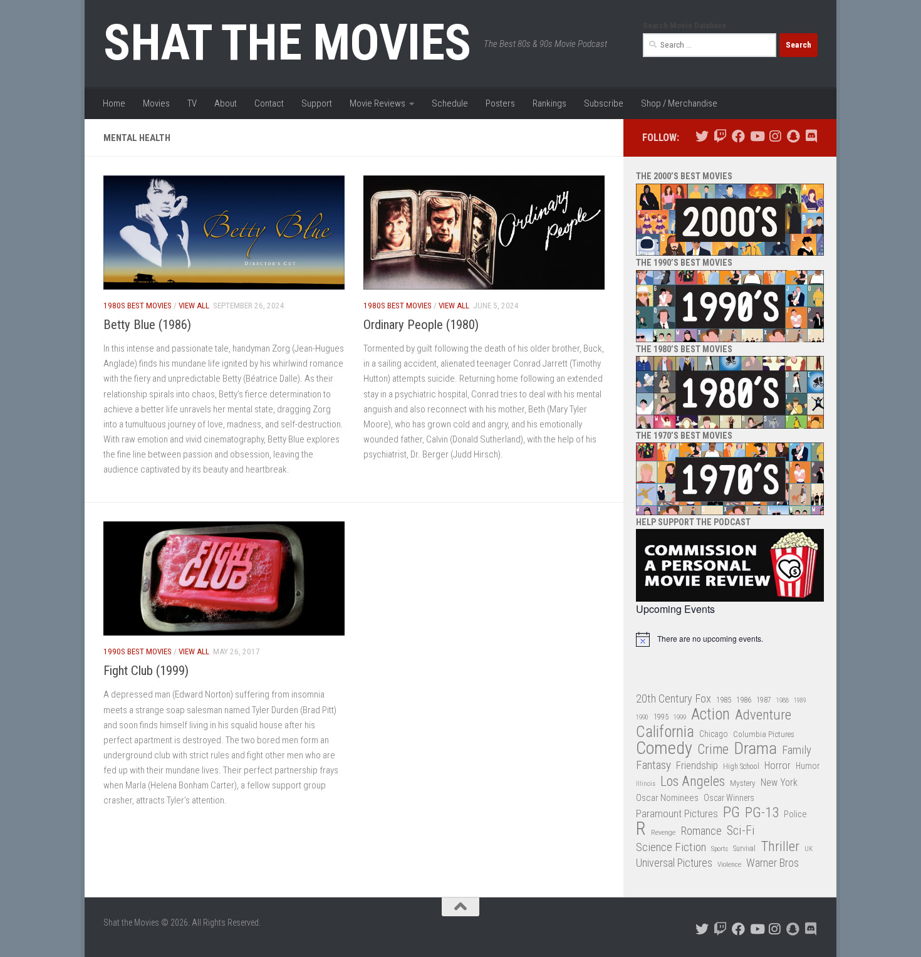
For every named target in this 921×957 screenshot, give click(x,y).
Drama (755, 748)
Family (796, 750)
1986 (743, 699)
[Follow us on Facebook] (738, 136)
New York (779, 782)
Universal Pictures (674, 862)
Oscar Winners (729, 798)
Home (114, 103)
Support (316, 103)
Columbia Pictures (763, 734)
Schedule (450, 103)
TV (192, 103)
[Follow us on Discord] (811, 136)
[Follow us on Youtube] (756, 136)
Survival (744, 848)
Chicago (713, 734)
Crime (713, 750)
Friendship (697, 765)
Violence (729, 864)
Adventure (763, 715)
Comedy (664, 748)
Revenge (663, 832)
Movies (156, 103)
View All (194, 305)
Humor (808, 766)
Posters (500, 103)
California (665, 732)
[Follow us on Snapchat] (792, 136)
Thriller (780, 847)
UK (808, 849)
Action (710, 715)
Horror (777, 765)
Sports (719, 848)
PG (731, 812)
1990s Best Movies (137, 651)
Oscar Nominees (667, 797)
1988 (782, 700)
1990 (642, 717)
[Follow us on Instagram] (774, 136)
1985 (723, 699)
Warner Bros (772, 863)
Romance (701, 830)
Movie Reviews (377, 103)
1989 (800, 700)
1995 (661, 717)
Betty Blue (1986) (147, 324)
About (225, 103)
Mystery (743, 783)
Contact (269, 103)
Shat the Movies (287, 42)
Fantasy (653, 765)
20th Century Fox (673, 698)
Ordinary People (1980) (421, 324)
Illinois (645, 784)
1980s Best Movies (137, 305)
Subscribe (603, 103)
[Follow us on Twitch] (720, 136)
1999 (680, 717)
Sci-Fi (741, 831)
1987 (763, 700)
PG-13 (762, 813)
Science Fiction (671, 847)
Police (795, 814)
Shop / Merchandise (679, 103)
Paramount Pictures (677, 813)
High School (741, 766)
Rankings (549, 103)
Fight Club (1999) (146, 670)
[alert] (730, 639)
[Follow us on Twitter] (702, 136)
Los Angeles (692, 781)
